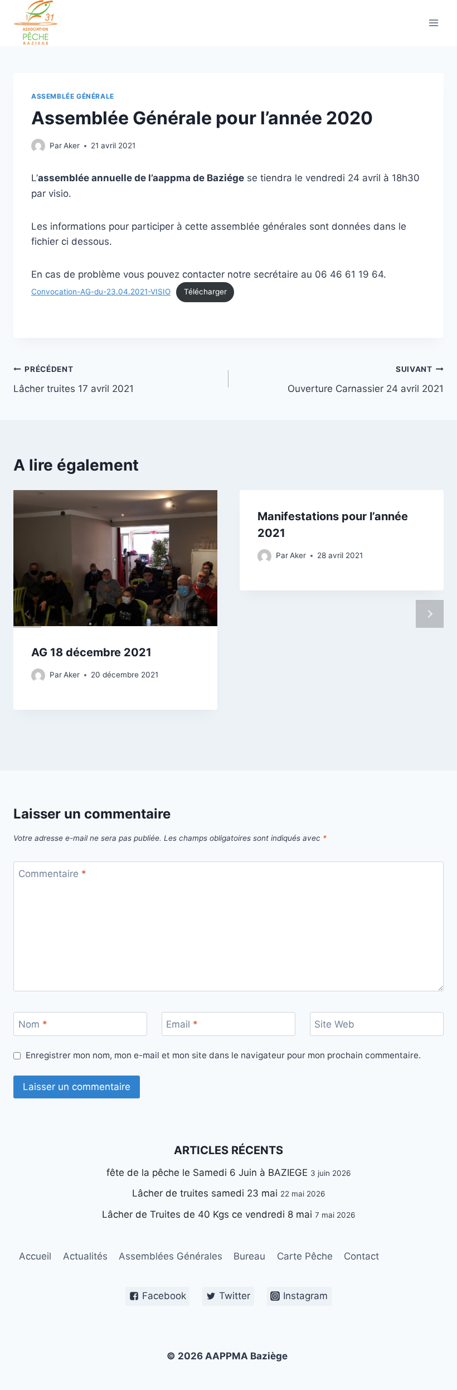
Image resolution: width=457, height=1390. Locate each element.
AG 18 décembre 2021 (91, 652)
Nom (32, 1024)
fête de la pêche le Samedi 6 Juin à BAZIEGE (207, 1172)
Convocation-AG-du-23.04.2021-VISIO (101, 291)
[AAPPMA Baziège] (40, 23)
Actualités (85, 1256)
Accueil (35, 1256)
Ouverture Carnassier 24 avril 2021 (366, 379)
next (430, 614)
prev (27, 614)
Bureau (249, 1256)
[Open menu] (433, 23)
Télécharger (205, 291)
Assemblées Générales (170, 1256)
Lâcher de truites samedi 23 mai (205, 1193)
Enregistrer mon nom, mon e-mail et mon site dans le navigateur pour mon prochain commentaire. (223, 1055)
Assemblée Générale (72, 96)
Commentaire (52, 873)
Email (182, 1024)
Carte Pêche (305, 1256)
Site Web (334, 1024)
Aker (72, 145)
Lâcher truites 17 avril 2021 (73, 379)
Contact (361, 1256)
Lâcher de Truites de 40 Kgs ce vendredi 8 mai (207, 1214)
